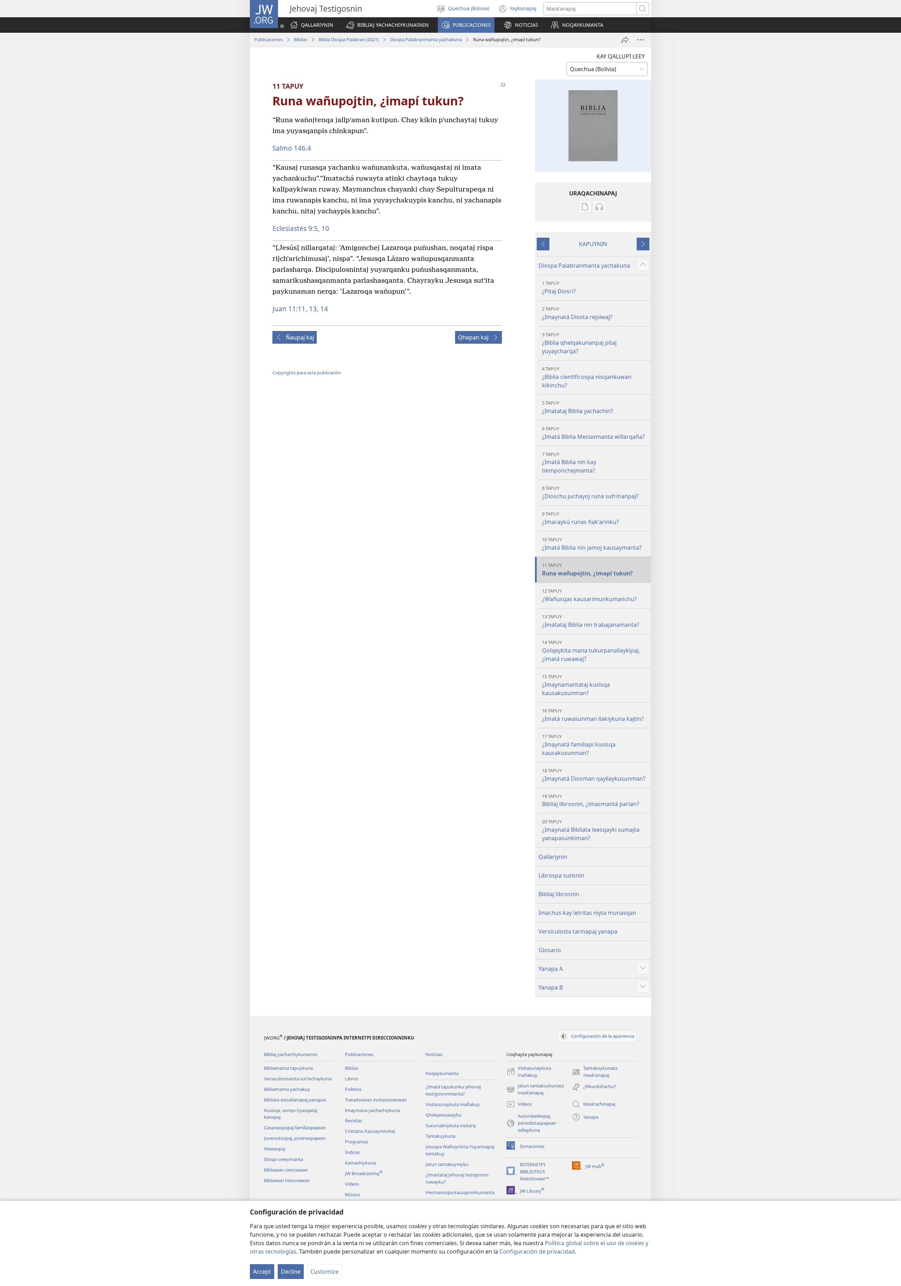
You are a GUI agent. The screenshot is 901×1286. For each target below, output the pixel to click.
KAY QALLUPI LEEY (621, 56)
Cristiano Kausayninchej (370, 1131)
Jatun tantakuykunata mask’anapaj (535, 1089)
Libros (351, 1078)
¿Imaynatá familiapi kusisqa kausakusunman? (579, 745)
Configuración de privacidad (537, 1251)
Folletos (353, 1089)
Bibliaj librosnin (558, 894)
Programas (356, 1141)
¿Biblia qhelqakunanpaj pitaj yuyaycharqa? (579, 343)
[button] (387, 25)
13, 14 (317, 308)
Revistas (353, 1120)
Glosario (549, 950)
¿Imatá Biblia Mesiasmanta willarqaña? (593, 433)
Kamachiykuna (360, 1163)
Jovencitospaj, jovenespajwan (295, 1138)
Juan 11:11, (289, 308)
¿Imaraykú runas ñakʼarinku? (580, 518)
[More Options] (640, 40)
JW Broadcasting (364, 1173)
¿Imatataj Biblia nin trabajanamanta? (590, 621)
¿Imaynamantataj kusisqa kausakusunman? (576, 685)
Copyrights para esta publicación (306, 372)
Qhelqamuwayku (443, 1115)
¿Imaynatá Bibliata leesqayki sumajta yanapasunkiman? (590, 830)
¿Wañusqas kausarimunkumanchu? (589, 595)
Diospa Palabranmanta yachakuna (426, 39)
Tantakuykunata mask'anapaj (594, 1072)
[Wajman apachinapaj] (625, 40)
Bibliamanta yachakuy (287, 1089)
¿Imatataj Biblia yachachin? (577, 407)
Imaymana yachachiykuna (372, 1110)
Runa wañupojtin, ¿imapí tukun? (587, 569)
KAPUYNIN (593, 244)
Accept (262, 1271)
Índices (352, 1152)
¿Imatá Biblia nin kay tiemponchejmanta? (569, 463)
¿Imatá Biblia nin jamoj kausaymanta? (592, 543)
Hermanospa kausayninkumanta (460, 1192)
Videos (352, 1184)
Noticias (434, 1054)
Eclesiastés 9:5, (296, 228)
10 (324, 228)
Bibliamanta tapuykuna (288, 1068)
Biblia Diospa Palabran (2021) (349, 39)
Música (352, 1194)
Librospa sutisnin (561, 875)
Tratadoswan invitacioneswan (376, 1100)
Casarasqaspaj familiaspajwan (295, 1127)
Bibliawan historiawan (287, 1180)
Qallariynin (552, 857)
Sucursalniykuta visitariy (451, 1125)
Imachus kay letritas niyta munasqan (587, 913)
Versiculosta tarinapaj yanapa (577, 931)
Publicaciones (268, 39)
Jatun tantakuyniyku (447, 1164)
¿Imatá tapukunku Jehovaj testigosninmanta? (453, 1090)
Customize (324, 1271)
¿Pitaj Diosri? (559, 287)
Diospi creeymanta (283, 1159)
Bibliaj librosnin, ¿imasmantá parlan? (590, 800)
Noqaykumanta (442, 1073)
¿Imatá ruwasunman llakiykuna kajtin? (593, 715)
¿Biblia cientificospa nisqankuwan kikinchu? (586, 377)
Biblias (300, 39)
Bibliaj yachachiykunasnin (290, 1054)
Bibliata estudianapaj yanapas (295, 1100)
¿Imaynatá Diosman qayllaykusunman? (593, 774)
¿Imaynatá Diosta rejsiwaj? (577, 313)
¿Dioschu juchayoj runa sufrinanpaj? (590, 492)
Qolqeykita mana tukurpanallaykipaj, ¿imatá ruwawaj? (591, 651)
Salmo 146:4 (291, 148)
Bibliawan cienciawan (286, 1170)
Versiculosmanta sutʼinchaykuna (298, 1078)
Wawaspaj (274, 1148)
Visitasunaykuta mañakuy (453, 1104)
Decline (291, 1271)
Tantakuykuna (440, 1136)
